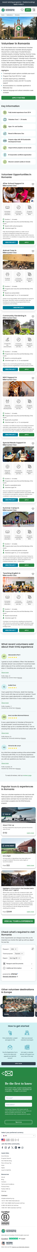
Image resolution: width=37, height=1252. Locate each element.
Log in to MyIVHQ (6, 1170)
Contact (4, 1195)
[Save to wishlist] (33, 184)
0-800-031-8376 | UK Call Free (9, 1205)
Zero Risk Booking (6, 1161)
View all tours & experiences (18, 921)
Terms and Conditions (7, 1184)
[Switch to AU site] (8, 1140)
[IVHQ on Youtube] (19, 1147)
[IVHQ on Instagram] (6, 1147)
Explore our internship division (20, 1247)
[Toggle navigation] (34, 10)
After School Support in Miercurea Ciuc (13, 184)
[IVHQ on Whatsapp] (22, 1147)
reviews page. (27, 775)
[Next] (34, 1006)
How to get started (18, 1026)
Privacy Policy (5, 1186)
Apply (28, 10)
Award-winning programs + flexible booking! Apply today (18, 3)
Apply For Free (18, 98)
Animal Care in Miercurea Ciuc (10, 251)
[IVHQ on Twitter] (12, 1147)
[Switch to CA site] (17, 1140)
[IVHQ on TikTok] (9, 1147)
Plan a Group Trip (6, 1163)
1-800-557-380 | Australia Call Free (11, 1208)
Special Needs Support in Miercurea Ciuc (14, 443)
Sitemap (3, 1191)
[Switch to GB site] (13, 1140)
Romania (20, 677)
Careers (3, 1182)
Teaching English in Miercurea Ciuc (11, 574)
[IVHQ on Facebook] (2, 1147)
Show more (5, 672)
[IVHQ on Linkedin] (16, 1147)
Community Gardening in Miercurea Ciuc (14, 316)
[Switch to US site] (3, 1140)
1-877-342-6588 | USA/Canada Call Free (13, 1203)
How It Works (5, 1156)
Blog (2, 1179)
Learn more (30, 833)
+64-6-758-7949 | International (10, 1201)
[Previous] (2, 1006)
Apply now (18, 1063)
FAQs (2, 1165)
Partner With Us (5, 1189)
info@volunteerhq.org (7, 1198)
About (3, 1177)
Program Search (6, 1158)
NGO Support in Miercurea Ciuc (10, 378)
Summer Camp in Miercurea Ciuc (11, 509)
